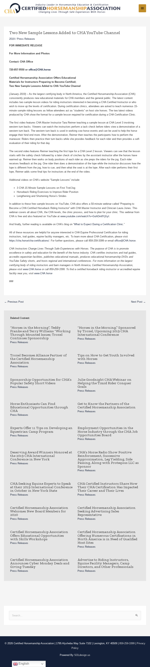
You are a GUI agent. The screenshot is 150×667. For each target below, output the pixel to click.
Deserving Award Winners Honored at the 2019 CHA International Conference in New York (41, 455)
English (23, 663)
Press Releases (26, 38)
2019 (12, 38)
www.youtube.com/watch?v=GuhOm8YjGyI (84, 216)
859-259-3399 (127, 643)
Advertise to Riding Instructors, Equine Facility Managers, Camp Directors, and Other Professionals (105, 563)
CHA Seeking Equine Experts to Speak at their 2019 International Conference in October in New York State (41, 487)
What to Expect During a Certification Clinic (98, 224)
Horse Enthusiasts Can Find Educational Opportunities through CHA (39, 407)
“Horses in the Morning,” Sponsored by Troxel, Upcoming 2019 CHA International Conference (107, 331)
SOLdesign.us (82, 655)
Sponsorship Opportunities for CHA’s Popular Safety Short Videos (40, 381)
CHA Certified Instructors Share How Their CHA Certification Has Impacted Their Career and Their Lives (108, 487)
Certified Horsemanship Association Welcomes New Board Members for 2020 (39, 511)
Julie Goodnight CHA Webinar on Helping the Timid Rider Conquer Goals (104, 383)
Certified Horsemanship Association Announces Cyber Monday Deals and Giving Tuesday (39, 563)
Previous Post (14, 301)
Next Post (138, 301)
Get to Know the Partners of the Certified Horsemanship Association (107, 405)
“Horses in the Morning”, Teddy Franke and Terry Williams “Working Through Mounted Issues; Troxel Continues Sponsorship (40, 332)
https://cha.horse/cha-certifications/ (29, 240)
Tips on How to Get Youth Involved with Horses (106, 357)
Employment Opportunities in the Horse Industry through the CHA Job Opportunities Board (108, 431)
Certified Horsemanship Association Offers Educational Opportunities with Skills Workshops (39, 535)
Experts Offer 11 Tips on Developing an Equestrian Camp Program (41, 430)
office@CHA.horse (125, 240)
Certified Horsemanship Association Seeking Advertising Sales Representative (107, 511)
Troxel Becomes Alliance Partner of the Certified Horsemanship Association (38, 358)
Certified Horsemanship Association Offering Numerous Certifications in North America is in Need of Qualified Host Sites (107, 537)
